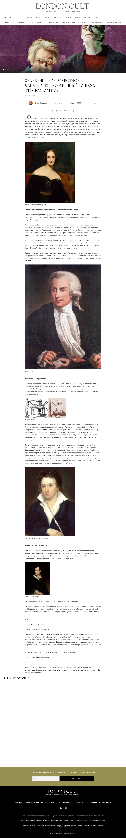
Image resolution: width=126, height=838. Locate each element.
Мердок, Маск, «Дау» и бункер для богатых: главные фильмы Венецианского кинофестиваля (107, 728)
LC (25, 95)
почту (88, 821)
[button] (118, 17)
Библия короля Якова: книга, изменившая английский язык (77, 753)
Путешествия (68, 22)
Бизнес (40, 22)
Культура (9, 22)
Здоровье (83, 22)
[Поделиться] (57, 110)
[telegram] (5, 18)
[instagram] (10, 18)
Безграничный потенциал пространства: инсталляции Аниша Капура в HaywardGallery (76, 703)
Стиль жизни (53, 22)
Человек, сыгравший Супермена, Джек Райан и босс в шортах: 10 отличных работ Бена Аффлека (107, 703)
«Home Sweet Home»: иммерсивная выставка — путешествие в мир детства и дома (47, 754)
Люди (31, 22)
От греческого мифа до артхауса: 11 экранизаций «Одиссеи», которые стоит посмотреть (17, 703)
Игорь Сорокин (40, 103)
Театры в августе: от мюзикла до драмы (44, 727)
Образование (97, 22)
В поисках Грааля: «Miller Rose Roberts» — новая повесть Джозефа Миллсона (108, 753)
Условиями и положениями (63, 825)
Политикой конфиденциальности (79, 825)
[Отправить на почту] (53, 110)
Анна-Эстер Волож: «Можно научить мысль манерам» (17, 727)
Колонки (21, 22)
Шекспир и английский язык (75, 727)
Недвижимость (114, 22)
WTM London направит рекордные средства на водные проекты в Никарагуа (45, 703)
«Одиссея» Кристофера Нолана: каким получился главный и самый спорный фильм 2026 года (17, 754)
